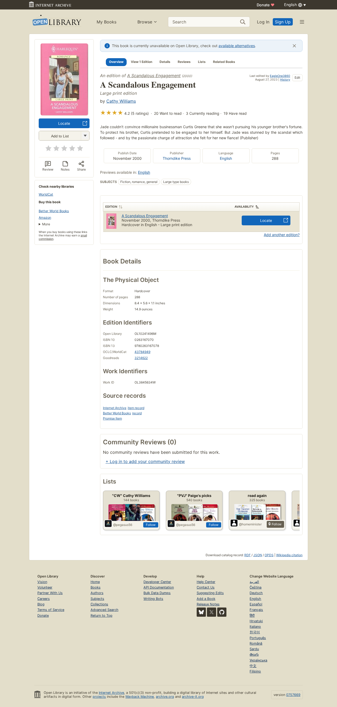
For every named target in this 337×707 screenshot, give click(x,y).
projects (99, 697)
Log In (263, 21)
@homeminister (250, 524)
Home (95, 582)
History (285, 79)
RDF (247, 555)
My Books (106, 21)
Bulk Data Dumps (157, 593)
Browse (144, 21)
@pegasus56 (122, 525)
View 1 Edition (141, 62)
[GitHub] (221, 612)
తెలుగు (254, 654)
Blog (40, 604)
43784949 (142, 352)
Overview (116, 62)
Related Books (224, 62)
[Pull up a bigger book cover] (64, 113)
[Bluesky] (201, 612)
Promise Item (112, 418)
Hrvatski (256, 621)
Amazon (45, 218)
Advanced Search (104, 610)
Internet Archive (114, 408)
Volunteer (44, 587)
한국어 (255, 632)
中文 (253, 666)
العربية (254, 582)
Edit (297, 77)
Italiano (255, 627)
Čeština (255, 587)
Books (96, 587)
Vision (42, 582)
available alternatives (237, 45)
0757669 (293, 695)
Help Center (206, 582)
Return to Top (101, 616)
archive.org (165, 697)
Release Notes (208, 604)
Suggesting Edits (210, 593)
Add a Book (206, 599)
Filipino (255, 671)
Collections (99, 604)
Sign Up (283, 21)
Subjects (97, 599)
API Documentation (158, 587)
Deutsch (256, 593)
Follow (151, 525)
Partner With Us (50, 593)
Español (256, 604)
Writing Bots (153, 599)
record (137, 413)
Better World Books (54, 211)
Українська (258, 660)
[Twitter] (211, 612)
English (226, 158)
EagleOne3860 (280, 76)
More (46, 224)
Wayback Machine (139, 697)
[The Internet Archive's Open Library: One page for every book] (56, 21)
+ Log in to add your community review (145, 461)
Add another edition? (282, 234)
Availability (244, 206)
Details (165, 62)
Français (256, 610)
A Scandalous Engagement (154, 75)
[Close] (294, 45)
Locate (64, 123)
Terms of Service (50, 610)
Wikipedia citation (289, 555)
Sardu (254, 649)
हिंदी (252, 616)
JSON (257, 555)
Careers (43, 599)
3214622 (141, 358)
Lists (202, 62)
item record (136, 408)
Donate (266, 5)
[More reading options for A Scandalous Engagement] (85, 136)
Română (256, 643)
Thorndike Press (177, 158)
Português (258, 638)
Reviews (184, 62)
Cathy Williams (121, 101)
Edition (111, 206)
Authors (97, 593)
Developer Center (157, 582)
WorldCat (46, 194)
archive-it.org (193, 697)
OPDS (269, 555)
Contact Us (206, 587)
